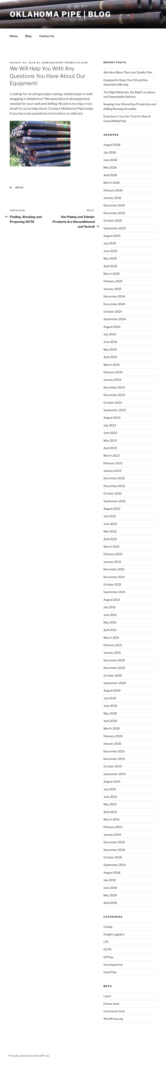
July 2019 (109, 789)
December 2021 (114, 569)
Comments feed (114, 1011)
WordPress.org (113, 1018)
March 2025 (111, 273)
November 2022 (114, 486)
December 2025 (114, 205)
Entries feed (111, 1003)
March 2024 (111, 364)
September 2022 (114, 501)
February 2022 (112, 554)
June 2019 (110, 796)
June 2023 (110, 432)
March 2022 (111, 546)
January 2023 (112, 470)
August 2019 (111, 781)
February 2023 (112, 463)
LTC (106, 942)
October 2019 (112, 766)
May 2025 (110, 258)
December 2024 (114, 296)
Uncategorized (112, 964)
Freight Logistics (114, 934)
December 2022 (114, 478)
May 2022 (110, 531)
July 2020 (109, 698)
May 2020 (110, 713)
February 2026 (112, 190)
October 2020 (112, 675)
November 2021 (114, 577)
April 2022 (110, 539)
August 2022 (111, 508)
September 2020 (114, 683)
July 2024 (109, 334)
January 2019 (112, 834)
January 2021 (112, 652)
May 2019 (110, 804)
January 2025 (112, 289)
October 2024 (112, 311)
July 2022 (109, 516)
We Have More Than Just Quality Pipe (127, 72)
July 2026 (109, 152)
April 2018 (110, 902)
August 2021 (111, 599)
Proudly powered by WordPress (29, 1055)
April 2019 (110, 812)
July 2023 (109, 425)
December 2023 (114, 387)
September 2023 (114, 410)
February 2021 (112, 645)
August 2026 (111, 144)
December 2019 (114, 751)
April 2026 (110, 175)
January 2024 (112, 379)
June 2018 (110, 887)
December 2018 (114, 842)
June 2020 (110, 705)
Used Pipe (110, 972)
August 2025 (111, 235)
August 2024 (111, 326)
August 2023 (111, 417)
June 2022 (110, 524)
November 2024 (114, 304)
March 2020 (111, 728)
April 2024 (110, 357)
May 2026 (110, 167)
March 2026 (111, 182)
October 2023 (112, 402)
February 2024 (112, 372)
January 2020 (112, 743)
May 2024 (110, 349)
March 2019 (111, 819)
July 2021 (109, 607)
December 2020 (114, 660)
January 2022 (112, 561)
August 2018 (111, 872)
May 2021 (109, 622)
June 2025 (110, 251)
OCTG (19, 187)
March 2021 (111, 637)
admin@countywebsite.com (65, 62)
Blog (28, 36)
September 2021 (114, 592)
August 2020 (112, 690)
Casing (107, 926)
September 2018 (114, 865)
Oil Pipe (108, 957)
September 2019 (114, 774)
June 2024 (110, 341)
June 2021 (110, 615)
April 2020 (110, 721)
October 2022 (112, 493)
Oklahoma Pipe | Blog (60, 14)
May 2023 (110, 440)
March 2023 (111, 455)
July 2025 (109, 243)
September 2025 (114, 228)
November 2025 (114, 213)
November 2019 (114, 758)
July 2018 (109, 880)
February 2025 (112, 281)
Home (14, 36)
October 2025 (112, 220)
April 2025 (110, 266)
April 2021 (110, 630)
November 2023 (114, 395)
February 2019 (112, 827)
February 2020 (113, 736)
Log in (107, 996)
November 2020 (114, 667)
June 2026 (110, 160)
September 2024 (114, 319)
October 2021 (112, 584)
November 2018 (114, 850)
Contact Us (46, 36)
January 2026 (112, 197)
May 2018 (110, 895)
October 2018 (112, 857)
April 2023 (110, 448)
